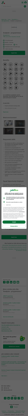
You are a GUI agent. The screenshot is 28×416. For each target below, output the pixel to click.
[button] (14, 205)
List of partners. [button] (22, 211)
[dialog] (14, 208)
